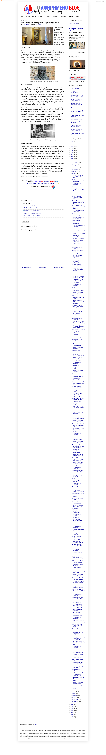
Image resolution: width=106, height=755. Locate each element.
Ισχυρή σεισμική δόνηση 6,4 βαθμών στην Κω (78, 399)
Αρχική (21, 16)
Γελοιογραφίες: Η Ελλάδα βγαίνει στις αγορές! (78, 310)
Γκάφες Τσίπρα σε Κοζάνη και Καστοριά (78, 571)
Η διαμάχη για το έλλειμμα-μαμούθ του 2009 (77, 367)
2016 (72, 704)
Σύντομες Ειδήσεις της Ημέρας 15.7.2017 (77, 533)
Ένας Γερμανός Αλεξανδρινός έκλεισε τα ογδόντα (33, 207)
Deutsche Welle (29, 180)
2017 (72, 161)
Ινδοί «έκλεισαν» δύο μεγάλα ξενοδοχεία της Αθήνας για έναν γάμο (78, 111)
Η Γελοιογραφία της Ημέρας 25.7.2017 (77, 285)
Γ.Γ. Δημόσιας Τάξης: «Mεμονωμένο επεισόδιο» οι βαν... (77, 438)
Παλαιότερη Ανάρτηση (59, 267)
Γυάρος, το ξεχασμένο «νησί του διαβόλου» (77, 586)
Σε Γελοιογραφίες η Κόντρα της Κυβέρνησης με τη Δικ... (78, 417)
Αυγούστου (75, 171)
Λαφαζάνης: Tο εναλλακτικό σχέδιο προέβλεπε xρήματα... (78, 375)
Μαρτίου (74, 697)
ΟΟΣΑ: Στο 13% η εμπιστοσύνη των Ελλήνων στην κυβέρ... (78, 557)
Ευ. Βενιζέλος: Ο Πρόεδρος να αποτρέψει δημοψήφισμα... (76, 510)
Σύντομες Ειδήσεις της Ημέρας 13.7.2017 (77, 575)
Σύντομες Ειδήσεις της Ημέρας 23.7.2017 (77, 348)
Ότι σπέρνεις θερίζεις (77, 524)
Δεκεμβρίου (75, 162)
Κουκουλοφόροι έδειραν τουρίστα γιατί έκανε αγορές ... (78, 495)
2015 (72, 706)
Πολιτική (34, 16)
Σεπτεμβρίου (75, 169)
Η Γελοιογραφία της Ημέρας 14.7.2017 (77, 545)
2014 (72, 708)
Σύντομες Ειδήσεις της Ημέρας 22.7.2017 (77, 371)
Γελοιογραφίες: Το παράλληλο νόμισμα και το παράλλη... (78, 516)
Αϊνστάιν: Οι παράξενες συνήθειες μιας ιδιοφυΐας (77, 252)
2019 (72, 156)
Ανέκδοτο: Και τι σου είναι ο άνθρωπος (78, 241)
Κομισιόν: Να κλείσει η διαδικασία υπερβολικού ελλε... (78, 591)
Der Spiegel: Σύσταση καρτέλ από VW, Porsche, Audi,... (77, 359)
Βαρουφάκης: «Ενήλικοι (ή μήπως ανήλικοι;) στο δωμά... (78, 331)
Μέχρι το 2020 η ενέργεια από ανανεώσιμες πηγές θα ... (78, 609)
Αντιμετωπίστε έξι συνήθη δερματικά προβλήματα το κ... (78, 383)
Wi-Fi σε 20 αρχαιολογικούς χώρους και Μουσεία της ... (78, 459)
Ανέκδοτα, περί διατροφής (78, 230)
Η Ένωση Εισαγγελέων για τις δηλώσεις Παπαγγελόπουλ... (77, 656)
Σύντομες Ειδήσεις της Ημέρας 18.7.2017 (77, 471)
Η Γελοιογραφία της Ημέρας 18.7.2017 (77, 468)
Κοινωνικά (40, 16)
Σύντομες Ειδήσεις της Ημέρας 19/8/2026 (32, 210)
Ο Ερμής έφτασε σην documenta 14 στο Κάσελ (77, 625)
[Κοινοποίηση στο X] (25, 222)
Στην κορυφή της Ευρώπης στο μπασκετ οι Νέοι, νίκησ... (78, 326)
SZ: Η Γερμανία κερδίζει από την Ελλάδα (77, 601)
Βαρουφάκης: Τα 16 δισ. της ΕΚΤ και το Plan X (78, 354)
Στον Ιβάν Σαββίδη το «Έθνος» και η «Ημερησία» (77, 256)
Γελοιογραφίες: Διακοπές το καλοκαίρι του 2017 (78, 217)
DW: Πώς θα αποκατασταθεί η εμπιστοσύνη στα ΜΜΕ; (78, 289)
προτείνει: (42, 181)
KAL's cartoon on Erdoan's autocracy (77, 351)
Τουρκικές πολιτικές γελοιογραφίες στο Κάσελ (77, 403)
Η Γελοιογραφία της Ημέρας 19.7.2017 (77, 434)
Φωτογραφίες (55, 16)
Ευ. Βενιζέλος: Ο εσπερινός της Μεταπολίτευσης (76, 336)
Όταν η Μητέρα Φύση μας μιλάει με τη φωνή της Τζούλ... (78, 202)
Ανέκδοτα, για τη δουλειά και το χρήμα (78, 211)
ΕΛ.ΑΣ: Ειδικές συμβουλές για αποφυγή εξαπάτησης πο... (78, 227)
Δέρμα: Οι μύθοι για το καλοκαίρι (77, 537)
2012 (72, 712)
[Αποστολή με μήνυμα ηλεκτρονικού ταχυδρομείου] (22, 222)
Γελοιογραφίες (63, 16)
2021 (72, 152)
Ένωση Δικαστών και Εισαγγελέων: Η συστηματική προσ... (77, 340)
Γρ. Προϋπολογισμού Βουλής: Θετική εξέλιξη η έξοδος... (78, 269)
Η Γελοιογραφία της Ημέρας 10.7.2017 (77, 647)
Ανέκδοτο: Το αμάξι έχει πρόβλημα (77, 666)
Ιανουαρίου (75, 701)
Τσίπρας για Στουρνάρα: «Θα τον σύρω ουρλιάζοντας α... (78, 395)
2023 (72, 148)
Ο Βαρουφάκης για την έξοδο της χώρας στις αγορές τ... (78, 297)
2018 (72, 158)
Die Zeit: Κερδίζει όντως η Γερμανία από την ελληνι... (78, 430)
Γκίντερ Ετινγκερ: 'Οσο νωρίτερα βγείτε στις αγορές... (77, 464)
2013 (72, 710)
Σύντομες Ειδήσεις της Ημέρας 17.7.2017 (77, 487)
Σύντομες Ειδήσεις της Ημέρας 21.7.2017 (77, 390)
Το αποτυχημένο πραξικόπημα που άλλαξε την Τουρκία (77, 521)
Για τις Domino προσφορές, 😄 (43, 183)
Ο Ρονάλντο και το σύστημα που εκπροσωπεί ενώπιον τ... (78, 188)
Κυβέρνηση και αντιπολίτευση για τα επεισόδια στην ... (77, 451)
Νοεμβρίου (75, 165)
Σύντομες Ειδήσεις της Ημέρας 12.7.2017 (77, 598)
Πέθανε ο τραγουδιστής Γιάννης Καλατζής (77, 561)
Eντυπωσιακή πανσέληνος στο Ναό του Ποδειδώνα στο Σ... (78, 651)
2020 (72, 154)
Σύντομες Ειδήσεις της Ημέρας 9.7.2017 (77, 683)
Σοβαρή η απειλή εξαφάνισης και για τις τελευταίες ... (78, 222)
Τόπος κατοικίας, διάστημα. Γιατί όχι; (77, 379)
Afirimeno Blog (27, 24)
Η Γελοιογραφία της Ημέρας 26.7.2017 (77, 265)
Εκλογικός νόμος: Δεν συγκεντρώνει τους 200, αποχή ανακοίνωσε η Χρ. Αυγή (77, 105)
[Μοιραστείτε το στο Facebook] (27, 222)
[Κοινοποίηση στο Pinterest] (28, 222)
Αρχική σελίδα (42, 267)
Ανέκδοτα (71, 16)
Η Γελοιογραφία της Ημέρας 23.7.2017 (77, 344)
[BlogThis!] (24, 222)
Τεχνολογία (47, 16)
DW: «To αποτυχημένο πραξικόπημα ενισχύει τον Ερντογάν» (77, 121)
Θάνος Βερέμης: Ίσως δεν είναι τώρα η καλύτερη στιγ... (78, 425)
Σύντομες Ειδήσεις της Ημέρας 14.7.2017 (77, 553)
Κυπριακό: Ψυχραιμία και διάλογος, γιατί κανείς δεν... (78, 679)
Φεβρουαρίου (75, 699)
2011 (72, 714)
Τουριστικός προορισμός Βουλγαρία (78, 565)
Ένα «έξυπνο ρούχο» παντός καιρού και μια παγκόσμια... (78, 412)
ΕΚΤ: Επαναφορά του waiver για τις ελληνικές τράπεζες (78, 96)
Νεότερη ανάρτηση (26, 267)
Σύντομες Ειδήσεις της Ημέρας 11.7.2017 (77, 629)
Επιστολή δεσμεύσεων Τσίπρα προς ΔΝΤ (77, 605)
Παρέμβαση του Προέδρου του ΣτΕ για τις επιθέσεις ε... (78, 315)
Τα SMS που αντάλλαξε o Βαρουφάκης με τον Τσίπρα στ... (78, 176)
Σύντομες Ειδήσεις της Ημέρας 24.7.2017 (77, 319)
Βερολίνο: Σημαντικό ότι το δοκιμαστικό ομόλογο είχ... (78, 261)
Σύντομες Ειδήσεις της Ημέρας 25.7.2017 (77, 293)
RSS (36, 724)
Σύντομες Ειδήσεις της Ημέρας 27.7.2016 (76, 130)
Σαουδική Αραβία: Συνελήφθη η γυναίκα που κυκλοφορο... (78, 446)
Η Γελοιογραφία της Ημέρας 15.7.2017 (77, 527)
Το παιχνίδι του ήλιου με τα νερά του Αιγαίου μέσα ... (78, 583)
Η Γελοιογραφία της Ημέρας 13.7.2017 (77, 568)
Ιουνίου (74, 691)
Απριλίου (74, 695)
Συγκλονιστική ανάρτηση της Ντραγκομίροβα (32, 213)
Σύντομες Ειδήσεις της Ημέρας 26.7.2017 (77, 273)
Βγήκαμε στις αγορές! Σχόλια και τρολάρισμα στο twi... (78, 307)
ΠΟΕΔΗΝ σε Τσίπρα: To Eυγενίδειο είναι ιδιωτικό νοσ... (78, 643)
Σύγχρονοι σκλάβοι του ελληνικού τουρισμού (77, 455)
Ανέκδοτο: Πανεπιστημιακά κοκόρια (76, 480)
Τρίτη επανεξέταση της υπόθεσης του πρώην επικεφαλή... (78, 408)
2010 (72, 717)
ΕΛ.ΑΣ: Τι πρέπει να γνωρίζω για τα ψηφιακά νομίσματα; (78, 207)
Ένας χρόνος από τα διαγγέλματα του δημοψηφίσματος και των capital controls (77, 90)
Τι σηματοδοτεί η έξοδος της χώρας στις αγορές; (78, 277)
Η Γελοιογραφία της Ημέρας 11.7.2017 (77, 618)
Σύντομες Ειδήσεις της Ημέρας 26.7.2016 (76, 100)
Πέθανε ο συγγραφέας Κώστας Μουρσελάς (77, 506)
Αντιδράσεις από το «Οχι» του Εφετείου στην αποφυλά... (78, 475)
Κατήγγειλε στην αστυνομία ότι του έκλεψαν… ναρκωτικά (78, 237)
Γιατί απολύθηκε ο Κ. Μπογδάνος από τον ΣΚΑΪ (77, 687)
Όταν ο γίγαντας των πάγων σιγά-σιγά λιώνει (78, 232)
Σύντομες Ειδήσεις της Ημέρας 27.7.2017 (77, 247)
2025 (72, 144)
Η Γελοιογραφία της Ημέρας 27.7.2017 (77, 244)
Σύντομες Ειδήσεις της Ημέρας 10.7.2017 (77, 663)
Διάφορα (77, 16)
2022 (72, 150)
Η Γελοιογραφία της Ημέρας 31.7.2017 (77, 184)
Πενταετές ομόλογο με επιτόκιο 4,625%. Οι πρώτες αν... (77, 281)
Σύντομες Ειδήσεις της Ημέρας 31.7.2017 (77, 193)
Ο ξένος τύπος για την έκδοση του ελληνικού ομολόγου (78, 302)
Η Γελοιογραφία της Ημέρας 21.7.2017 (77, 387)
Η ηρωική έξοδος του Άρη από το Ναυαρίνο (77, 125)
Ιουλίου (74, 173)
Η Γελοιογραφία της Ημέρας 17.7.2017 (77, 484)
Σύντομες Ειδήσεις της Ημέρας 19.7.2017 (77, 442)
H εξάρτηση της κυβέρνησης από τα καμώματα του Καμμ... (78, 671)
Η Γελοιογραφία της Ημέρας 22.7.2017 (77, 363)
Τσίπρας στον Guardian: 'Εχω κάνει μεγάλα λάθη (78, 322)
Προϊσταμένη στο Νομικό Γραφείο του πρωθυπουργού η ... (78, 633)
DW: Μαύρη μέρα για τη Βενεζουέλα (78, 180)
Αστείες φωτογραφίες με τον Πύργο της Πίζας (78, 214)
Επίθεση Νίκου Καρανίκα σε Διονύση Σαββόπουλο (78, 549)
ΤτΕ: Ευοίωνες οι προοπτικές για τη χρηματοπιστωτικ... (77, 614)
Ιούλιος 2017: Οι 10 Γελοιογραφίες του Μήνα (77, 197)
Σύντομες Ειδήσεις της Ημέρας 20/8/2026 (32, 205)
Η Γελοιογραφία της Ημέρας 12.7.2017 (77, 594)
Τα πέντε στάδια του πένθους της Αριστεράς (78, 491)
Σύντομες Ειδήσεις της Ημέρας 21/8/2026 (32, 215)
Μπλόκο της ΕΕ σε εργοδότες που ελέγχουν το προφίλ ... (78, 541)
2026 (72, 142)
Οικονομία (27, 16)
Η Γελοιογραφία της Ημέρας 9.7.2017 (76, 675)
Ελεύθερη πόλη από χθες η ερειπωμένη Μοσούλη (78, 621)
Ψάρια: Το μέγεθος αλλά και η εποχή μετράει (78, 578)
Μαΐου (74, 693)
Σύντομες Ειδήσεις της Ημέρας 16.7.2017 (77, 502)
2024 (72, 146)
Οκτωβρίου (75, 167)
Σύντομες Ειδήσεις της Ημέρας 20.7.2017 (77, 421)
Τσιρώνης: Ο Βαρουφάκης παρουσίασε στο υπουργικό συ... (78, 638)
